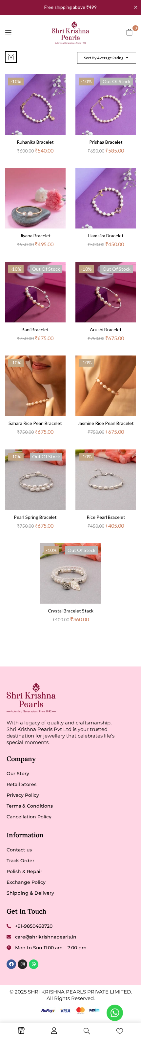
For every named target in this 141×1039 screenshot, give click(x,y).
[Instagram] (22, 964)
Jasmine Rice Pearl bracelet (106, 423)
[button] (129, 32)
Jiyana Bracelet (35, 235)
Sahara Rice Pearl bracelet (35, 423)
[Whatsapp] (33, 964)
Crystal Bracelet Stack (70, 610)
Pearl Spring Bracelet (35, 517)
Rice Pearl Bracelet (106, 517)
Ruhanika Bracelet (35, 142)
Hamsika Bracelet (106, 235)
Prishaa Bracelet (106, 142)
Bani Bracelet (35, 329)
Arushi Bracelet (106, 329)
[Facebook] (11, 964)
